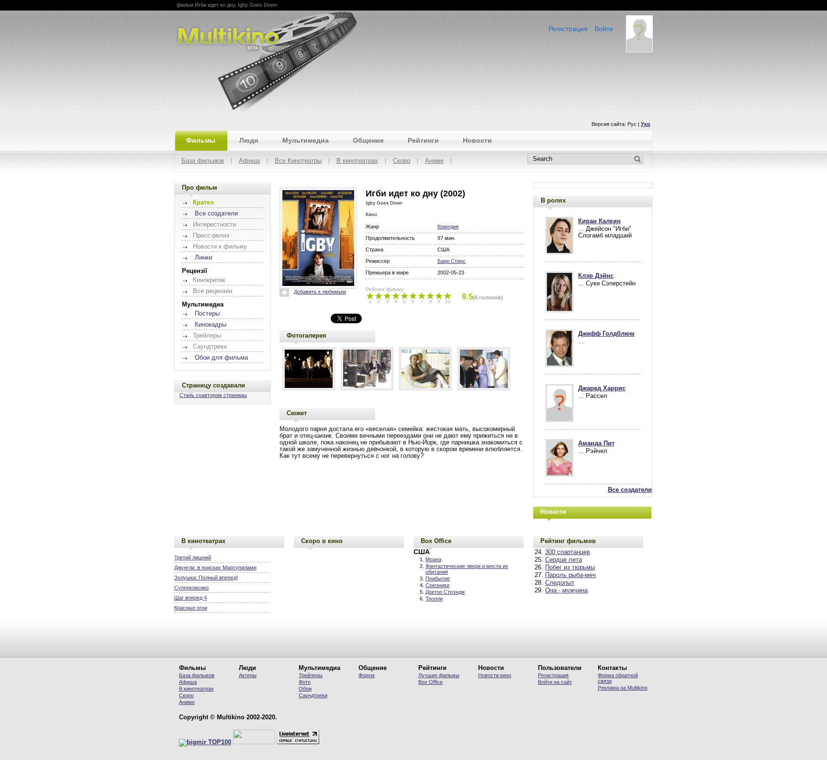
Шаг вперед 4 (190, 598)
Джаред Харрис (602, 388)
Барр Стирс (451, 261)
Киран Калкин (599, 221)
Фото (305, 682)
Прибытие (437, 578)
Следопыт (559, 582)
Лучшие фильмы (438, 675)
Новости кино (494, 675)
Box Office (436, 540)
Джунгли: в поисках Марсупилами (215, 567)
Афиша (249, 161)
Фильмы (200, 140)
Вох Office (430, 682)
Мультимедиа (305, 140)
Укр (645, 124)
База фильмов (202, 161)
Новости (477, 140)
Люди (248, 140)
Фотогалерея (306, 335)
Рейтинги (423, 140)
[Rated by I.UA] (254, 742)
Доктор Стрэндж (445, 592)
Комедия (447, 226)
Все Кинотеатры (298, 161)
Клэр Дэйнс (596, 275)
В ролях (553, 200)
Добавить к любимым (320, 292)
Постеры (207, 313)
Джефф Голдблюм (606, 333)
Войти (603, 29)
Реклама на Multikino (623, 688)
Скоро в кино (322, 540)
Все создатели (216, 213)
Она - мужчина (566, 590)
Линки (203, 257)
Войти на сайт (555, 682)
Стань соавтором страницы (213, 395)
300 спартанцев (567, 552)
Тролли (434, 598)
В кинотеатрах (357, 161)
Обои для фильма (221, 357)
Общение (368, 140)
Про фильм (199, 187)
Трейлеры (311, 675)
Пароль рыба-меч (570, 575)
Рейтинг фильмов (568, 540)
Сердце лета (563, 559)
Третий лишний (192, 557)
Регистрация (568, 29)
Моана (433, 559)
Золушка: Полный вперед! (206, 577)
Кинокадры (210, 324)
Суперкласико (191, 587)
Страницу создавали (213, 385)
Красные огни (190, 608)
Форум (366, 675)
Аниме (434, 161)
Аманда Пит (596, 443)
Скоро (401, 161)
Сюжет (297, 413)
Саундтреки (313, 695)
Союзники (437, 585)
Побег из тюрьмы (570, 567)
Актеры (248, 675)
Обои (305, 689)
